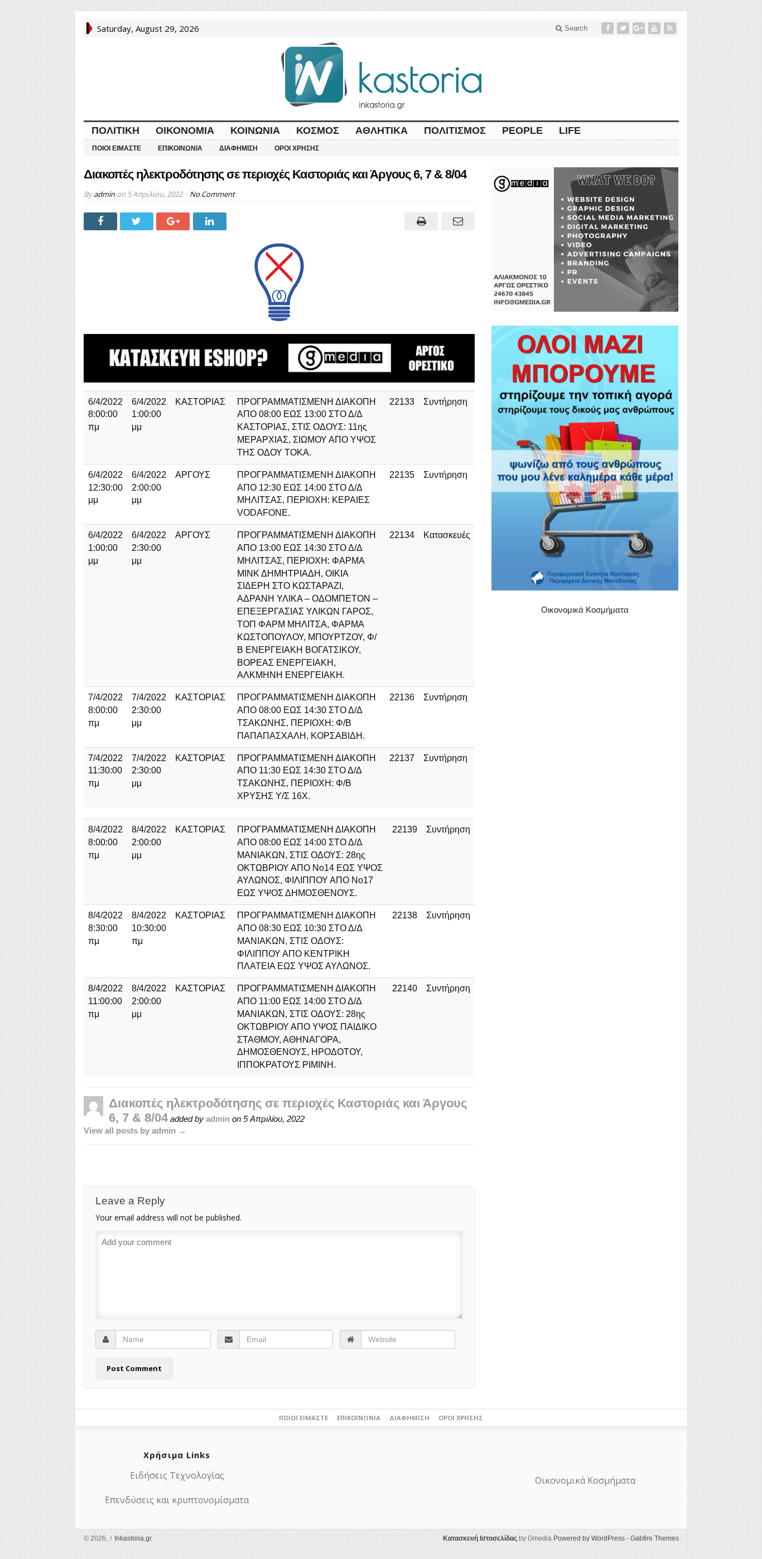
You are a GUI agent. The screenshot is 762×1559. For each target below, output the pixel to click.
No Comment (212, 194)
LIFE (570, 130)
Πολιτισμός (455, 130)
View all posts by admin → (135, 1130)
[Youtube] (655, 28)
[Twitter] (624, 28)
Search (574, 28)
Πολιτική (115, 130)
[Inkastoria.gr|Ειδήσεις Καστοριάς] (381, 75)
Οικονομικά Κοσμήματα (585, 609)
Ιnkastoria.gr (130, 1538)
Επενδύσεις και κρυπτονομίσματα (177, 1500)
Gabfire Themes (654, 1538)
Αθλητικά (381, 130)
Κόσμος (317, 130)
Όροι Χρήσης (296, 148)
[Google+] (640, 28)
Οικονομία (185, 130)
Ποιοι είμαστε (116, 148)
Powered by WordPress (589, 1538)
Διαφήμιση (238, 148)
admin (104, 194)
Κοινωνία (255, 130)
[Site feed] (671, 28)
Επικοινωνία (180, 148)
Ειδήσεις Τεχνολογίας (177, 1475)
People (522, 130)
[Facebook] (608, 28)
